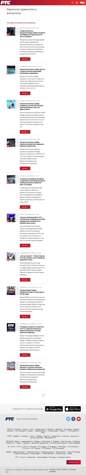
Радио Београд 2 (33, 452)
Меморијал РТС (50, 438)
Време (30, 431)
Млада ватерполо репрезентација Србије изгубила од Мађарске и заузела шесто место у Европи (32, 34)
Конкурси (52, 457)
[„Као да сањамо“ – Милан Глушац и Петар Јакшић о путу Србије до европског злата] (11, 256)
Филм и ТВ (10, 443)
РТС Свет (33, 447)
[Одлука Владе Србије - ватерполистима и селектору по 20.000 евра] (11, 291)
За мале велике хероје (59, 443)
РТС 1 (13, 447)
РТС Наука (42, 447)
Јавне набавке (42, 457)
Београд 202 (60, 452)
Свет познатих (66, 441)
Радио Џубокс (36, 453)
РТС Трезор (35, 448)
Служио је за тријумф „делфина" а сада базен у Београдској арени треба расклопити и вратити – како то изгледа (32, 182)
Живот (17, 441)
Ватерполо (56, 436)
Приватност (9, 470)
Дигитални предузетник (40, 443)
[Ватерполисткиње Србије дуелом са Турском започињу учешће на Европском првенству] (11, 366)
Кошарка (24, 436)
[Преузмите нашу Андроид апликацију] (54, 409)
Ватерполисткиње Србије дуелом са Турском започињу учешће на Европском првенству (32, 367)
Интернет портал (64, 457)
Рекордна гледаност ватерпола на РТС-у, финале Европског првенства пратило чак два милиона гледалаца (32, 330)
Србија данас (40, 429)
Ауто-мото (74, 436)
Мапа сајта (73, 462)
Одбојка (39, 436)
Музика (37, 441)
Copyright (18, 470)
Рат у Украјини (20, 431)
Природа (26, 443)
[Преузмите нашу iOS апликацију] (73, 409)
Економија (68, 429)
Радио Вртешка (48, 453)
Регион (25, 429)
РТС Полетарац (58, 448)
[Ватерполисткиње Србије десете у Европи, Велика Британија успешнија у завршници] (11, 70)
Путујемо (56, 441)
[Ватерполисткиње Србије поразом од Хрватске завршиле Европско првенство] (11, 143)
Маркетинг (31, 457)
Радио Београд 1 (19, 452)
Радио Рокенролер (22, 453)
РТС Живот (62, 447)
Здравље (76, 441)
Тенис (32, 436)
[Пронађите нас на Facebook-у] (73, 419)
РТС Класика (73, 447)
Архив (70, 453)
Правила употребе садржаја (33, 470)
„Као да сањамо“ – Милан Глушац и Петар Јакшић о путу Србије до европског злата (32, 258)
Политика (17, 429)
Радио (9, 452)
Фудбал (16, 436)
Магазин (9, 441)
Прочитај (25, 59)
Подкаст (63, 431)
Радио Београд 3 (48, 452)
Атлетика (65, 436)
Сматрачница (53, 431)
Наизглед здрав (74, 443)
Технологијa (46, 441)
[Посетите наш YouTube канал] (79, 419)
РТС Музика (46, 448)
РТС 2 (19, 447)
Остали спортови (36, 438)
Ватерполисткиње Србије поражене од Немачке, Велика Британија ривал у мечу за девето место (31, 106)
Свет (32, 429)
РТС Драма (52, 447)
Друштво (59, 429)
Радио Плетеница (73, 452)
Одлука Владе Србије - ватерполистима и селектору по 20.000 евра (32, 292)
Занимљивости (27, 441)
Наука (18, 443)
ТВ (9, 447)
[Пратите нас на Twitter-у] (68, 419)
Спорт (9, 436)
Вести (9, 429)
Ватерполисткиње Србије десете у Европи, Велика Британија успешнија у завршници (32, 71)
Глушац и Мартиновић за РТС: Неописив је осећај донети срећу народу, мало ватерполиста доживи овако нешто (32, 220)
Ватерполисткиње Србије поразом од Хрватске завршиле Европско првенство (32, 144)
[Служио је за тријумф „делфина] (11, 179)
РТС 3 (25, 447)
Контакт (23, 457)
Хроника (50, 429)
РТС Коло (25, 448)
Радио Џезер (61, 453)
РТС (17, 457)
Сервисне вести (40, 431)
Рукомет (47, 436)
